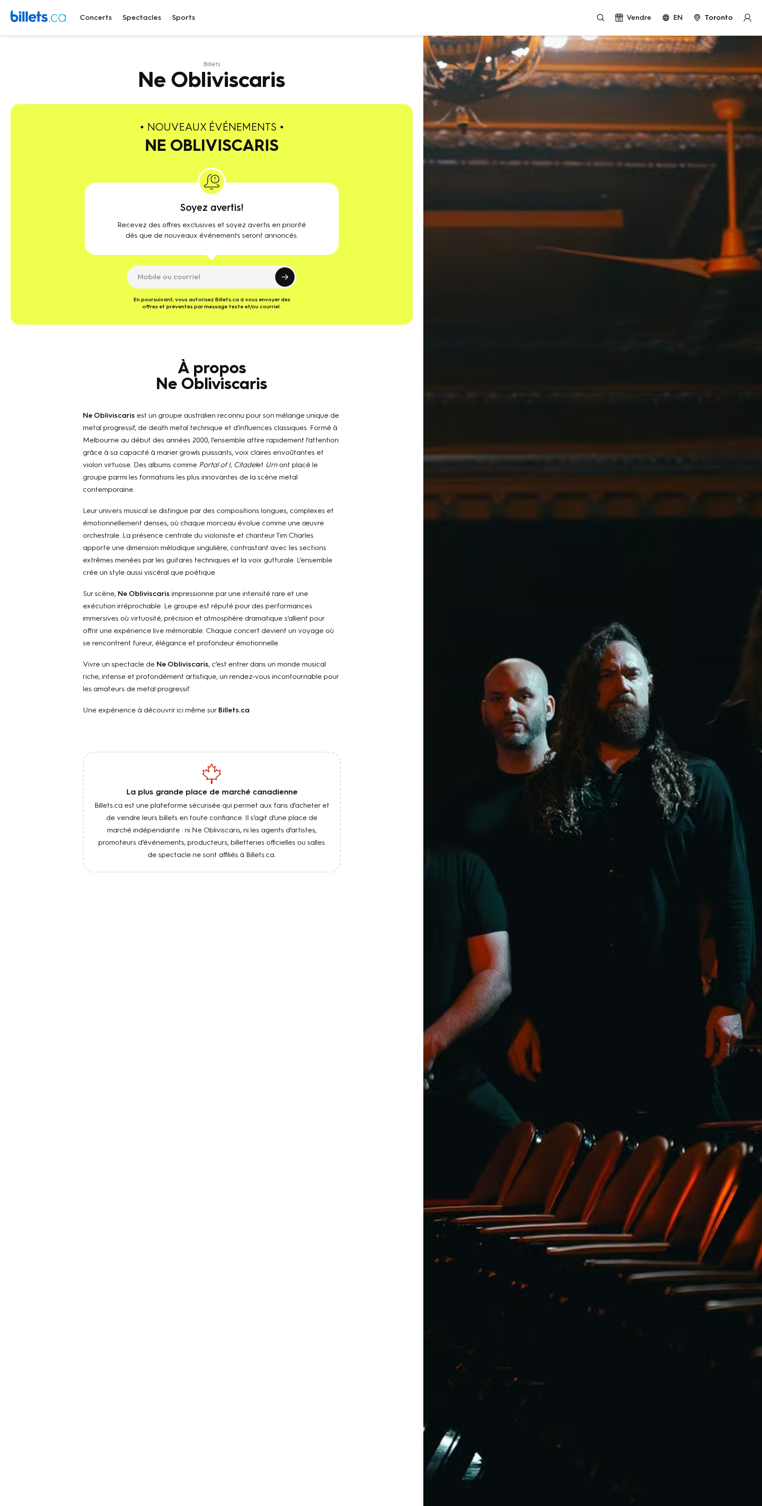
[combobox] (713, 17)
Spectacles (142, 17)
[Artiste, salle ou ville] (601, 17)
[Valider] (285, 277)
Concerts (96, 17)
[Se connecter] (747, 17)
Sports (183, 17)
